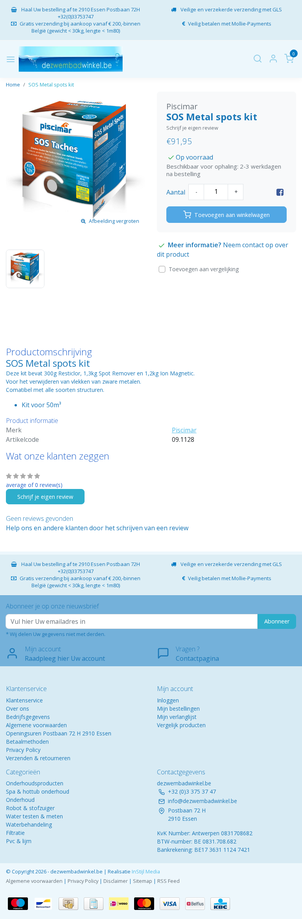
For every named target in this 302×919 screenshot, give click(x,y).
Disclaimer (115, 880)
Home (13, 84)
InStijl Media (145, 871)
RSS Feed (168, 880)
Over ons (17, 708)
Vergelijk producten (181, 725)
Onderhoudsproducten (34, 783)
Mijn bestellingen (178, 708)
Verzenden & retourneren (38, 758)
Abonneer (276, 621)
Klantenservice (24, 700)
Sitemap (142, 880)
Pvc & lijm (18, 841)
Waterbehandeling (29, 824)
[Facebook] (280, 192)
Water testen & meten (34, 816)
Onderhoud (20, 799)
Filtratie (15, 832)
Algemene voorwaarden (36, 725)
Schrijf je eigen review (192, 127)
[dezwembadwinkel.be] (70, 59)
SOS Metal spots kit (51, 84)
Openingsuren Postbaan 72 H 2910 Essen (58, 733)
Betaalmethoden (27, 741)
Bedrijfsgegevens (28, 716)
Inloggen (168, 700)
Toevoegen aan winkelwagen (232, 215)
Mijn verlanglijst (177, 716)
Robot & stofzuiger (30, 808)
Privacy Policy (23, 750)
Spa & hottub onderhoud (37, 791)
